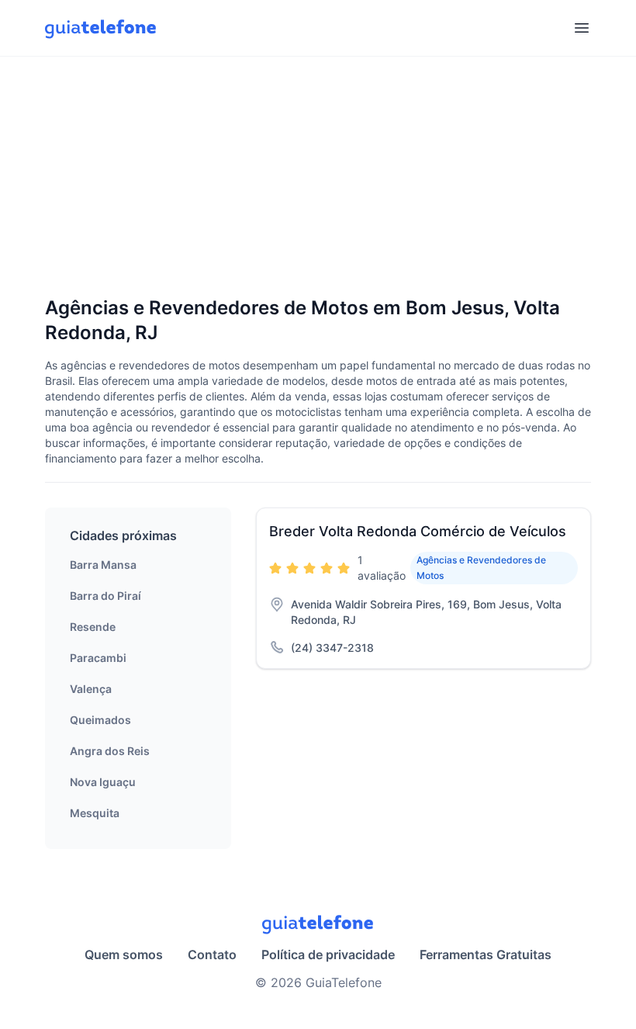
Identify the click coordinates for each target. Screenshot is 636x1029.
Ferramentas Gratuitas (485, 954)
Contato (212, 954)
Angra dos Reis (110, 750)
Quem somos (124, 954)
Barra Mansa (103, 564)
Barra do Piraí (105, 595)
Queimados (100, 719)
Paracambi (98, 657)
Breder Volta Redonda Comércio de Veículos (417, 531)
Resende (93, 626)
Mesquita (94, 812)
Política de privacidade (328, 954)
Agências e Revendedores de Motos (481, 567)
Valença (91, 688)
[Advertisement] (318, 177)
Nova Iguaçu (103, 781)
